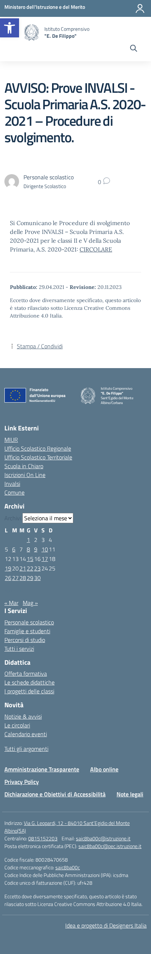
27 (15, 577)
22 (30, 568)
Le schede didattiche (29, 682)
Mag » (30, 602)
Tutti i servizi (19, 648)
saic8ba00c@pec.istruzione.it (109, 846)
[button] (9, 27)
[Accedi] (140, 8)
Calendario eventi (25, 734)
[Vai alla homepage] (31, 32)
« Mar (11, 602)
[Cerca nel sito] (133, 49)
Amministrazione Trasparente (41, 769)
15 (30, 558)
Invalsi (12, 483)
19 (8, 568)
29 (30, 577)
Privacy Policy (21, 781)
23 (37, 568)
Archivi (12, 518)
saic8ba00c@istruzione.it (103, 838)
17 (44, 558)
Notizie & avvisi (23, 716)
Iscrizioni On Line (24, 474)
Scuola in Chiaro (23, 466)
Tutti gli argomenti (26, 748)
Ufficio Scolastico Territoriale (38, 457)
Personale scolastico (29, 622)
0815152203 (43, 838)
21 (22, 568)
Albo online (104, 769)
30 (37, 577)
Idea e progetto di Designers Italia (106, 925)
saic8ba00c (67, 867)
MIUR (11, 439)
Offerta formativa (25, 673)
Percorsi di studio (24, 639)
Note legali (130, 794)
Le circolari (17, 725)
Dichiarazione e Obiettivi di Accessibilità (55, 794)
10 (44, 549)
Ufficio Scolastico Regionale (37, 448)
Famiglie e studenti (27, 631)
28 (22, 577)
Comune (14, 492)
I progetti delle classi (29, 691)
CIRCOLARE (96, 249)
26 (8, 577)
